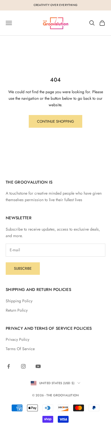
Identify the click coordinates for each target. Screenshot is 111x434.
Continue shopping (55, 121)
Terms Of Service (20, 349)
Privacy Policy (17, 339)
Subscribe (23, 268)
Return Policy (17, 310)
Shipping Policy (19, 301)
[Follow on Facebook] (8, 366)
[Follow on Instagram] (23, 366)
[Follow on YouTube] (38, 366)
